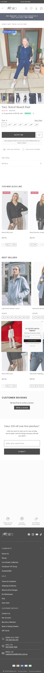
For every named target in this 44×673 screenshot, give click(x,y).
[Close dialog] (42, 321)
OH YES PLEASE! (32, 340)
